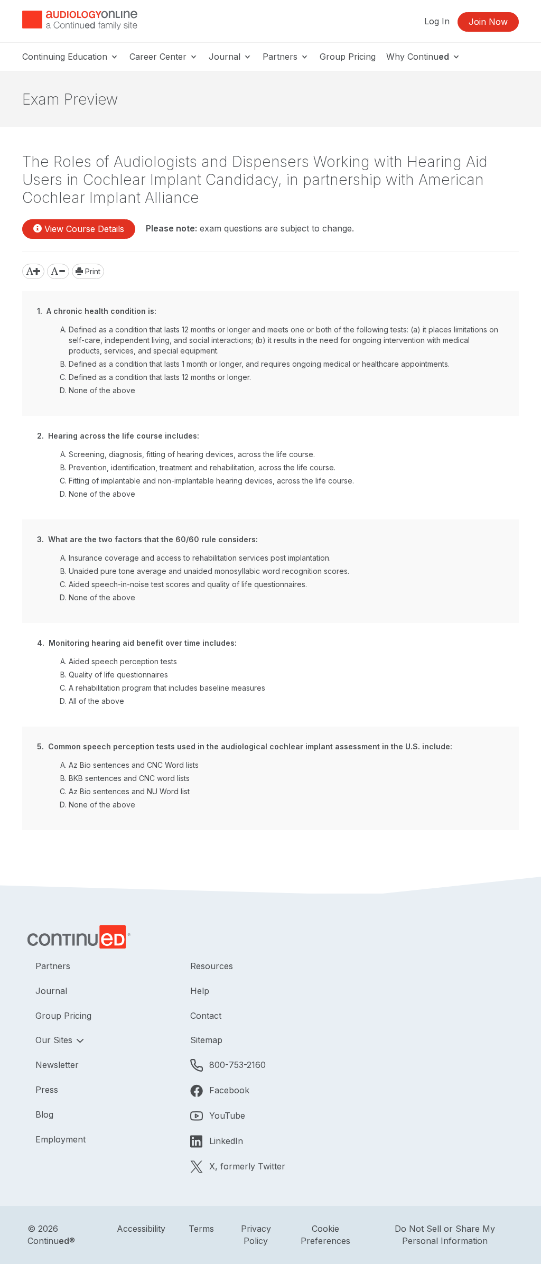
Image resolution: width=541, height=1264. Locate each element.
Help (199, 991)
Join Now (488, 21)
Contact (205, 1015)
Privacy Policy (256, 1234)
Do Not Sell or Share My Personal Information (445, 1234)
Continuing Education (66, 56)
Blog (44, 1114)
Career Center (159, 56)
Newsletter (57, 1064)
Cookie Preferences (325, 1234)
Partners (281, 56)
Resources (211, 966)
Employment (60, 1139)
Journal (226, 56)
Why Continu (417, 56)
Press (46, 1089)
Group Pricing (348, 56)
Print (91, 271)
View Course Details (83, 229)
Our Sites (55, 1040)
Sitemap (206, 1040)
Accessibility (141, 1228)
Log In (437, 21)
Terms (201, 1228)
